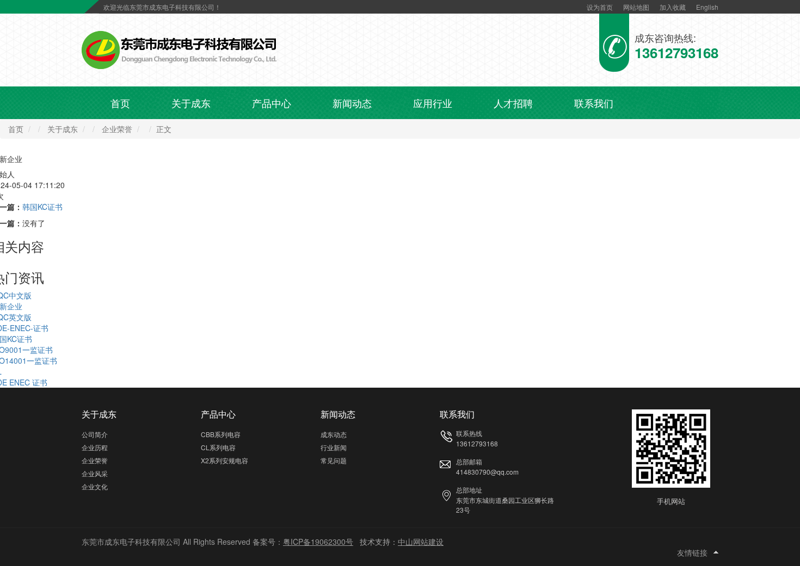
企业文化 (95, 486)
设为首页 (600, 6)
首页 (120, 103)
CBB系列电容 (221, 434)
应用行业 (432, 103)
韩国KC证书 (42, 206)
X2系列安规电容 (224, 460)
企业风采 (95, 473)
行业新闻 (334, 447)
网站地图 (636, 6)
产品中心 (271, 103)
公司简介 (95, 434)
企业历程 (95, 447)
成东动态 (334, 434)
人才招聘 (513, 103)
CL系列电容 (218, 447)
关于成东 (191, 103)
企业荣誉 (117, 128)
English (707, 6)
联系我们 (593, 103)
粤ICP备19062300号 (318, 541)
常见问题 (334, 460)
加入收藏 (673, 6)
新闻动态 (352, 103)
